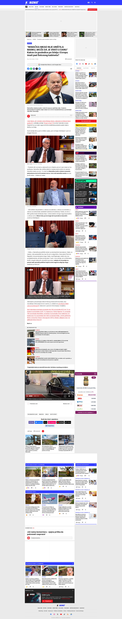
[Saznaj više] (73, 590)
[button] (68, 59)
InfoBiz (34, 39)
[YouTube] (86, 64)
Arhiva (64, 610)
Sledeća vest (66, 403)
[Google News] (95, 64)
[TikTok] (89, 64)
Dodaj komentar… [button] (36, 538)
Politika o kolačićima (58, 610)
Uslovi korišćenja (79, 610)
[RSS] (92, 64)
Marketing (41, 610)
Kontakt (45, 610)
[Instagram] (79, 64)
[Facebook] (76, 64)
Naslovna (29, 39)
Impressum (50, 610)
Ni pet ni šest (53, 414)
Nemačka (41, 414)
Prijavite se (48, 601)
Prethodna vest (33, 403)
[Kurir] (32, 2)
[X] (83, 64)
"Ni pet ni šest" (48, 123)
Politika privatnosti (71, 610)
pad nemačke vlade (32, 414)
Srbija (47, 414)
